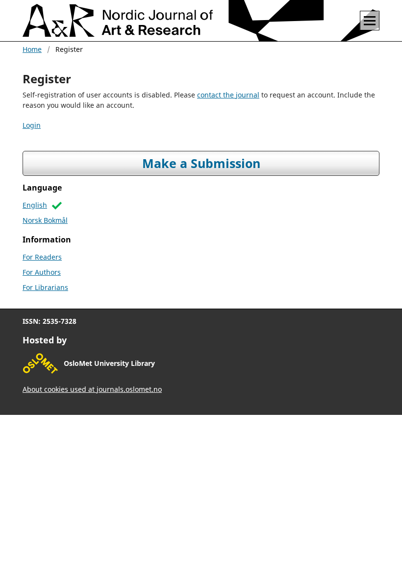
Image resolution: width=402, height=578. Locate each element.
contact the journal (228, 94)
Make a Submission (201, 163)
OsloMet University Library (109, 363)
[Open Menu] (369, 20)
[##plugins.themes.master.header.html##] (202, 20)
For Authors (42, 272)
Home (32, 49)
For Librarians (45, 287)
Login (32, 125)
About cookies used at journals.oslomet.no (92, 389)
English (35, 205)
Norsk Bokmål (45, 220)
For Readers (42, 257)
